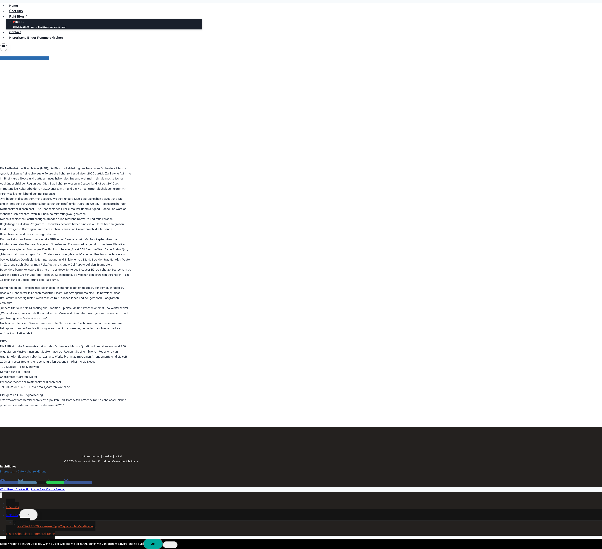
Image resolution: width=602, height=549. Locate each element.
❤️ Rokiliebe (18, 22)
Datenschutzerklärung (31, 471)
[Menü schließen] (1, 495)
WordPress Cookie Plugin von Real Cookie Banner (32, 489)
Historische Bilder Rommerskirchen (36, 37)
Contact (15, 32)
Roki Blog (12, 515)
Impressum (7, 471)
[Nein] (170, 544)
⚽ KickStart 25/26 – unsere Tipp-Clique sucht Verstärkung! (39, 27)
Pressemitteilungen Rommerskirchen (24, 58)
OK (153, 543)
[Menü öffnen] (3, 47)
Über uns (16, 11)
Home (13, 5)
